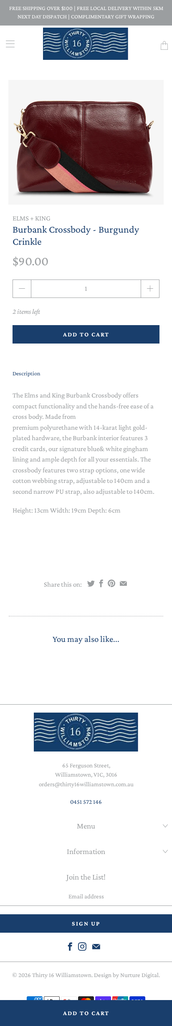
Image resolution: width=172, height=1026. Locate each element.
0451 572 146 (86, 801)
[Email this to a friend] (123, 583)
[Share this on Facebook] (101, 583)
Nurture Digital (139, 975)
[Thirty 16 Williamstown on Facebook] (70, 946)
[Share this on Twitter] (91, 583)
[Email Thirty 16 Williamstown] (96, 946)
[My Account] (7, 43)
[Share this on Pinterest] (111, 583)
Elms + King (32, 218)
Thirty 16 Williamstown (61, 975)
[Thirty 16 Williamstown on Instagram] (82, 946)
